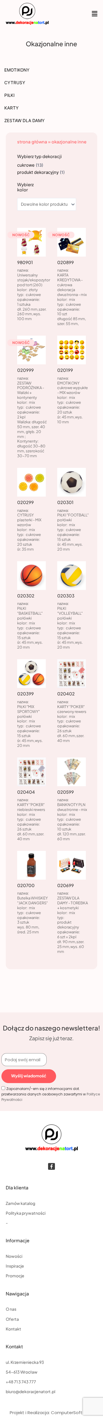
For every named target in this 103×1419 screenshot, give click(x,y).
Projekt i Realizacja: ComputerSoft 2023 (51, 1413)
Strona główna (32, 141)
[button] (94, 14)
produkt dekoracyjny (38, 172)
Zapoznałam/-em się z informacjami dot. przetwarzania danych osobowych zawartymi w (50, 1094)
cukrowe (26, 165)
